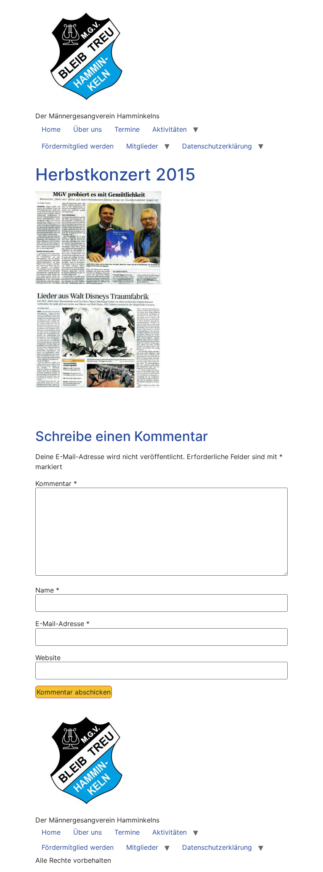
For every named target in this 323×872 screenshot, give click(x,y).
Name (47, 590)
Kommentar (56, 483)
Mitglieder (142, 146)
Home (51, 129)
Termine (127, 129)
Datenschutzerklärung (217, 146)
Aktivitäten (169, 129)
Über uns (87, 129)
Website (48, 657)
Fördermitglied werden (78, 146)
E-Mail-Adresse (62, 623)
